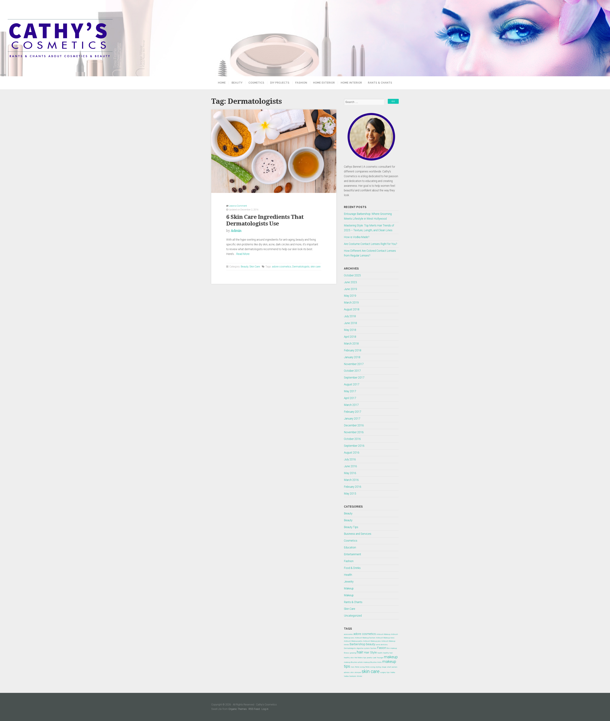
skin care (316, 266)
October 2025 (352, 275)
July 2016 (350, 459)
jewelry (369, 658)
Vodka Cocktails (350, 676)
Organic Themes (237, 709)
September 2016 (354, 445)
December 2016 (354, 425)
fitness (346, 653)
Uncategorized (353, 615)
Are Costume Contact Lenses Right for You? (370, 244)
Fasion (381, 648)
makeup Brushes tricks (372, 662)
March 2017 (351, 405)
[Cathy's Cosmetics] (305, 38)
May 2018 (350, 329)
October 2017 (352, 370)
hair (360, 652)
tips (388, 672)
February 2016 (352, 486)
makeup (391, 657)
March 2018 (351, 343)
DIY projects (279, 82)
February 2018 (352, 350)
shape (384, 667)
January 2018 (352, 357)
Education (350, 547)
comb (378, 645)
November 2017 (354, 364)
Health (348, 574)
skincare (357, 672)
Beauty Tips (351, 527)
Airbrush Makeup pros (372, 641)
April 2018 (350, 336)
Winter (359, 676)
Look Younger (378, 658)
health (380, 653)
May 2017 (350, 391)
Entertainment (352, 554)
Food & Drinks (352, 568)
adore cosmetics (281, 266)
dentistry (384, 645)
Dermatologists (300, 266)
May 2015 (350, 493)
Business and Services (357, 533)
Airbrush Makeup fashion (365, 638)
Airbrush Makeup (383, 634)
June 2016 (350, 466)
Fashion (301, 82)
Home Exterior (324, 82)
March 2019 (351, 302)
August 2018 (351, 309)
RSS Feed (254, 709)
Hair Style (370, 652)
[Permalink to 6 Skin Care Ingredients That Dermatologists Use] (273, 151)
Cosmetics (256, 82)
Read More (243, 254)
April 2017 (350, 398)
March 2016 (351, 480)
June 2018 (350, 323)
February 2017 (352, 411)
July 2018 (350, 316)
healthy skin (349, 658)
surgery (383, 672)
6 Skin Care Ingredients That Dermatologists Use (265, 220)
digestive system (363, 648)
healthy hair (388, 653)
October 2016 (352, 439)
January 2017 (352, 418)
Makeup (349, 588)
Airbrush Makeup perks (353, 641)
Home (222, 82)
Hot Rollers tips (360, 658)
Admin (236, 231)
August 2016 (351, 452)
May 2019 (350, 295)
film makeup (392, 648)
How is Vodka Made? (356, 237)
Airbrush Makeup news (385, 638)
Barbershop (357, 644)
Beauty (237, 82)
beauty (370, 644)
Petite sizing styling (373, 667)
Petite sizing (360, 667)
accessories (348, 634)
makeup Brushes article (353, 662)
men (352, 667)
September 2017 (354, 377)
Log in (265, 709)
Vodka (392, 672)
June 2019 (350, 289)
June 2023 (350, 282)
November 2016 (354, 432)
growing (353, 653)
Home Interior (351, 82)
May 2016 (350, 473)
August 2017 (351, 384)
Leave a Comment (238, 206)
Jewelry (348, 581)
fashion (373, 648)
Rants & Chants (380, 82)
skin (352, 672)
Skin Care (254, 266)
